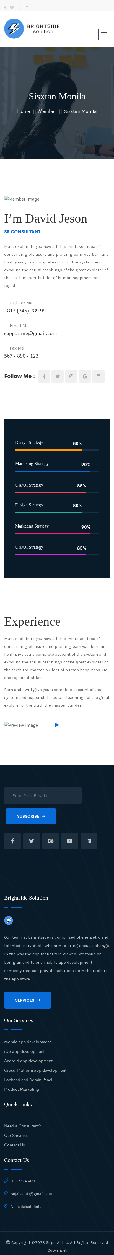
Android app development (28, 1060)
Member (47, 111)
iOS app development (24, 1051)
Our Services (16, 1135)
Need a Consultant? (22, 1126)
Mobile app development (27, 1041)
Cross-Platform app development (35, 1070)
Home (23, 111)
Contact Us (14, 1144)
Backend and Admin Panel (28, 1079)
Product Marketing (21, 1089)
